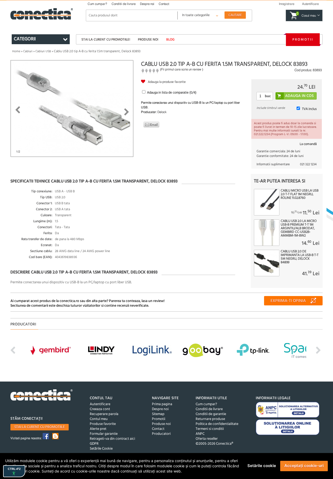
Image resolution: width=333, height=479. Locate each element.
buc (268, 96)
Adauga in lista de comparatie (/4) (171, 92)
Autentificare (100, 404)
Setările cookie (261, 465)
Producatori (161, 434)
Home (16, 51)
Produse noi (148, 39)
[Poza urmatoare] (126, 112)
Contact (164, 3)
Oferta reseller (207, 439)
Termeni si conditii (210, 429)
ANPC (200, 434)
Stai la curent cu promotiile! (105, 39)
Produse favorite (103, 424)
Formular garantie (104, 434)
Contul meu (99, 419)
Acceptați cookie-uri (304, 465)
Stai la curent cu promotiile (39, 427)
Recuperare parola (104, 414)
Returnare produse (210, 419)
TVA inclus (309, 109)
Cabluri (28, 51)
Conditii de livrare (124, 3)
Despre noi (147, 3)
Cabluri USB (43, 51)
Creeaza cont (100, 409)
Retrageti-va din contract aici (112, 439)
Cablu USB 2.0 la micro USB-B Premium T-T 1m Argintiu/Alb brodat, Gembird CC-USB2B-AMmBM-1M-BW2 (299, 228)
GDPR (94, 444)
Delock (161, 112)
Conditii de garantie (211, 414)
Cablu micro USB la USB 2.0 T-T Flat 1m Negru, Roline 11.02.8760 (299, 194)
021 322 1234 (308, 164)
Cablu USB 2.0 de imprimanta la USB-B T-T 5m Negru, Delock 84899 (299, 257)
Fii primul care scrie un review (181, 69)
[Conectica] (41, 395)
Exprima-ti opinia (288, 301)
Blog (170, 39)
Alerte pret (98, 429)
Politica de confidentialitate (217, 424)
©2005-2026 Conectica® (214, 444)
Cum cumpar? (97, 3)
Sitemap (158, 414)
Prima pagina (162, 404)
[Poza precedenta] (17, 110)
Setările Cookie (101, 449)
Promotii (302, 39)
